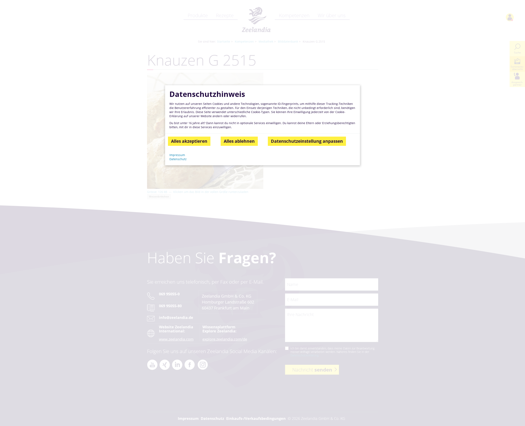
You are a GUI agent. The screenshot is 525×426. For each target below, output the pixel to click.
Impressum (177, 155)
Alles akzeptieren (189, 141)
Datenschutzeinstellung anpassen (307, 141)
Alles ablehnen (239, 141)
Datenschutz (178, 159)
